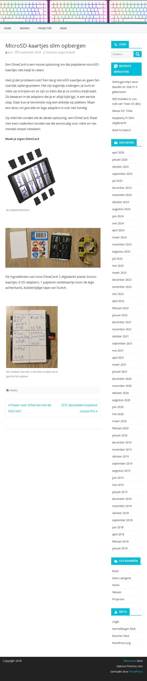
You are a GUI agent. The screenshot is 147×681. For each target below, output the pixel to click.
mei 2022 (118, 294)
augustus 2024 (121, 209)
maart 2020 (119, 421)
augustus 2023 (121, 251)
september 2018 (122, 520)
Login (115, 621)
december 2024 (121, 188)
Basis (63, 28)
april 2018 (118, 534)
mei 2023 (118, 265)
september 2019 (122, 463)
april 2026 (118, 152)
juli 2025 (117, 180)
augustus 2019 (121, 470)
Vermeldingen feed (123, 629)
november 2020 (122, 386)
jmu (10, 52)
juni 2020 (117, 407)
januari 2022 (119, 315)
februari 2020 (120, 428)
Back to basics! (121, 130)
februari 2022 (120, 308)
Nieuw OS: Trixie (122, 111)
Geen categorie (121, 578)
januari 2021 (119, 371)
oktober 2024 (120, 202)
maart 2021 (119, 364)
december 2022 (121, 279)
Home (7, 28)
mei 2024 (118, 223)
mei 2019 (118, 485)
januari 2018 (119, 548)
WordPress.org (121, 643)
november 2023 (122, 244)
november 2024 (122, 195)
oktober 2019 (120, 456)
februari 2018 (120, 541)
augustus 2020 (121, 400)
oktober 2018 (120, 513)
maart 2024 (119, 237)
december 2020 (121, 379)
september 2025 (122, 174)
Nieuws (24, 28)
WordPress (135, 671)
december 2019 (121, 442)
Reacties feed (120, 636)
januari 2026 (119, 159)
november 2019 (122, 449)
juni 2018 (117, 527)
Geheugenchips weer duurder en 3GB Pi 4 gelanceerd (125, 87)
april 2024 (118, 230)
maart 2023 (119, 272)
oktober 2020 (120, 393)
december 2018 (121, 499)
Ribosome (129, 661)
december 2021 (121, 322)
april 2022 (118, 301)
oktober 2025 (120, 166)
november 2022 (122, 287)
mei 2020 (118, 414)
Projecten (44, 28)
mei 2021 (118, 350)
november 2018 (122, 506)
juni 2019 (117, 478)
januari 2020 (119, 435)
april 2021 (118, 357)
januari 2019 (119, 492)
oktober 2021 (120, 336)
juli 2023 (117, 258)
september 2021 (122, 343)
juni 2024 (117, 216)
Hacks (13, 390)
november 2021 (122, 329)
